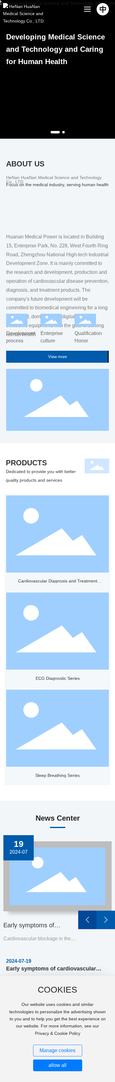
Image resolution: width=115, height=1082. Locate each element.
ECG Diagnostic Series (58, 678)
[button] (55, 132)
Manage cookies (57, 1050)
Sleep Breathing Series (57, 775)
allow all (57, 1065)
